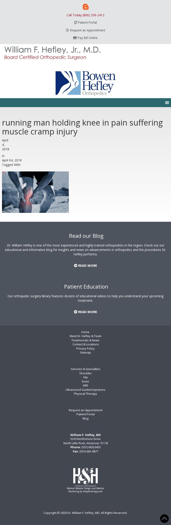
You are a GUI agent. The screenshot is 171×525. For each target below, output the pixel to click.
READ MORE (87, 265)
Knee (85, 381)
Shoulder (85, 373)
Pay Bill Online (88, 38)
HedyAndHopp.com (93, 491)
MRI (85, 385)
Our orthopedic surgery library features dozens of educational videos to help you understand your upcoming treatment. (85, 298)
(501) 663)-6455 (91, 447)
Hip (85, 377)
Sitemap (85, 352)
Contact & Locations (85, 344)
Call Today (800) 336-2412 (85, 15)
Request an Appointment (87, 30)
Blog (85, 418)
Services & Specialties (85, 369)
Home (85, 332)
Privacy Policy (85, 348)
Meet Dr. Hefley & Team (86, 336)
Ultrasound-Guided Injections (85, 390)
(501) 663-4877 (88, 451)
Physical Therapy (85, 394)
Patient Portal (87, 22)
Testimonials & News (85, 340)
